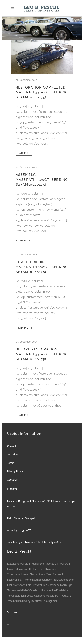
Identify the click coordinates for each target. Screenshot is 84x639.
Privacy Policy (15, 471)
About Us (12, 479)
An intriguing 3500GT (19, 530)
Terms (10, 463)
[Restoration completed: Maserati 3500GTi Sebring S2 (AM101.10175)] (42, 57)
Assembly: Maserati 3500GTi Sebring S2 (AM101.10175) (42, 179)
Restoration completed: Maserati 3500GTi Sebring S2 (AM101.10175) (42, 92)
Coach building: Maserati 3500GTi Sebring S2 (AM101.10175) (42, 267)
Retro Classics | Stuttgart (21, 518)
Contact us (13, 446)
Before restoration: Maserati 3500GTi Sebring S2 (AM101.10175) (42, 354)
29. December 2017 (26, 79)
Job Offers (13, 454)
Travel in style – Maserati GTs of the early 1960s (34, 542)
